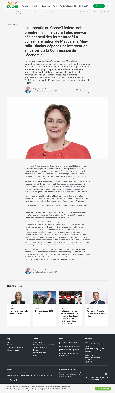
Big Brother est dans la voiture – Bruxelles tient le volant (96, 313)
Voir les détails (54, 390)
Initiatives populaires (13, 350)
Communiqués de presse (43, 12)
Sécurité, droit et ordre (40, 347)
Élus (8, 342)
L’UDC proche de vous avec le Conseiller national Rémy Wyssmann (94, 350)
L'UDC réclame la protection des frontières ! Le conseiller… (69, 350)
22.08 (87, 342)
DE (80, 12)
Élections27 (83, 6)
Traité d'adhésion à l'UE (68, 6)
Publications (30, 12)
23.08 (87, 346)
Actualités (21, 12)
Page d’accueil (11, 12)
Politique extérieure (39, 353)
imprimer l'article (81, 92)
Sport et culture (38, 342)
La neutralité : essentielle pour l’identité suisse (18, 312)
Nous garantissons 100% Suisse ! (44, 312)
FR (84, 12)
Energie (35, 350)
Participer (99, 6)
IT (87, 12)
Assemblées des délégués (94, 344)
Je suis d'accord (103, 388)
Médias (35, 355)
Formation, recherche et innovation (44, 345)
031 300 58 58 (14, 375)
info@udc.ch (28, 375)
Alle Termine (89, 362)
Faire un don (14, 380)
